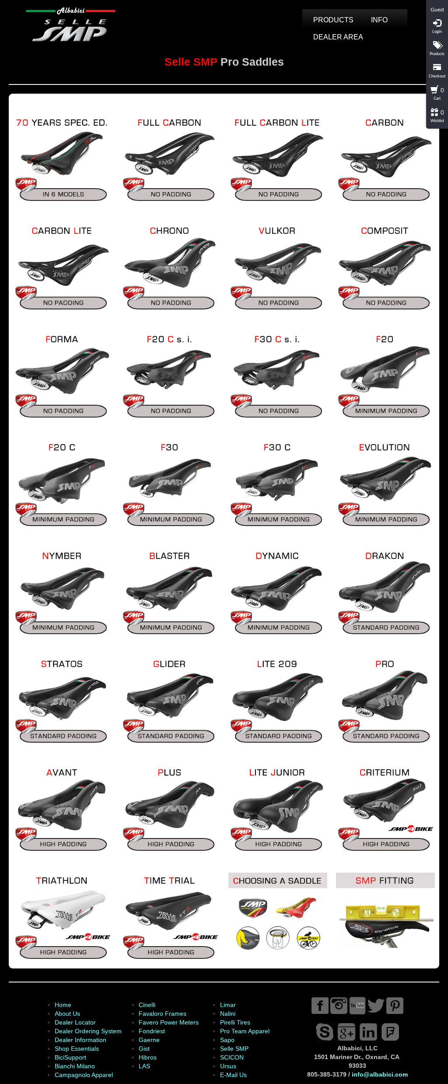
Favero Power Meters (169, 1022)
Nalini (227, 1013)
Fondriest (152, 1031)
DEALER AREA (338, 37)
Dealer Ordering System (88, 1031)
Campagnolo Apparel (84, 1074)
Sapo (227, 1039)
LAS (144, 1066)
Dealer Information (80, 1039)
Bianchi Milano (75, 1066)
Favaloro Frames (162, 1013)
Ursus (228, 1066)
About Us (67, 1013)
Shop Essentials (77, 1048)
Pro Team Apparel (245, 1031)
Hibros (148, 1057)
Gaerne (149, 1039)
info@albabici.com (380, 1074)
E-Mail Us (233, 1074)
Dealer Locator (75, 1022)
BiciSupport (70, 1057)
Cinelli (147, 1004)
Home (63, 1004)
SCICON (232, 1057)
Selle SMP (234, 1048)
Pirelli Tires (235, 1022)
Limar (228, 1004)
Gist (144, 1048)
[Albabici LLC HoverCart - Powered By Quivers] (437, 3)
